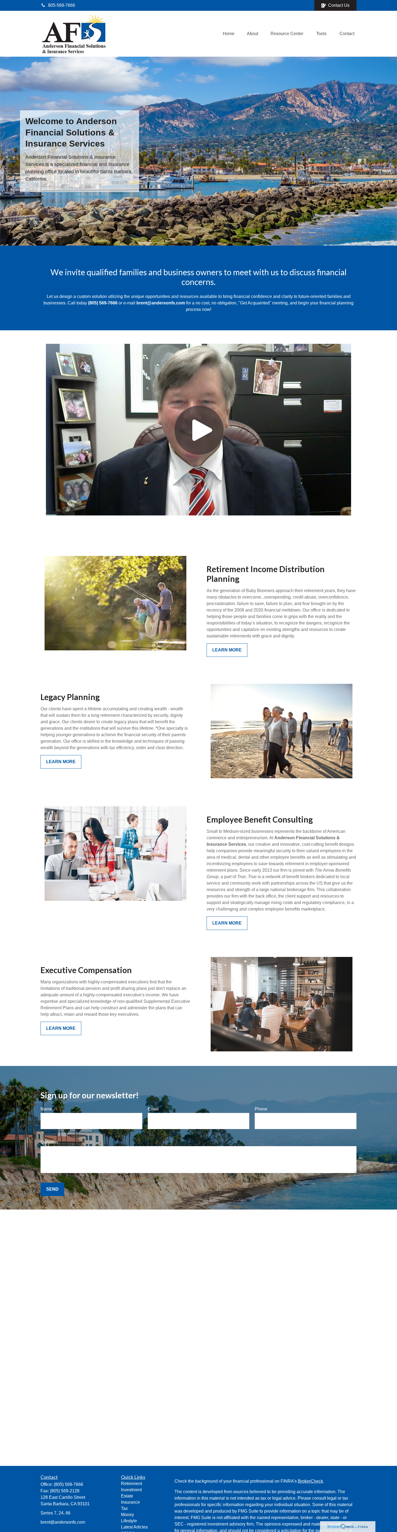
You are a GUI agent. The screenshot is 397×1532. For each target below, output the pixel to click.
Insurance (130, 1502)
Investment (131, 1489)
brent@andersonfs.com (63, 1522)
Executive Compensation (86, 970)
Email (153, 1109)
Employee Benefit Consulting (260, 819)
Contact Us (338, 5)
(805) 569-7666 (68, 1484)
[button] (229, 34)
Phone (261, 1109)
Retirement (131, 1483)
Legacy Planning (70, 697)
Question (49, 1142)
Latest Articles (134, 1527)
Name (46, 1109)
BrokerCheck (310, 1481)
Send (52, 1189)
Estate (127, 1496)
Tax (124, 1508)
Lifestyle (129, 1521)
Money (127, 1514)
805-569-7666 (61, 5)
